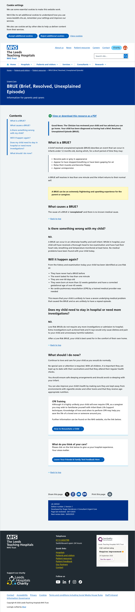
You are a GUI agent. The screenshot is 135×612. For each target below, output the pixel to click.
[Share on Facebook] (73, 494)
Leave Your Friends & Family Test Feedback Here (77, 459)
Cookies (43, 595)
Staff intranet (111, 595)
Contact (106, 47)
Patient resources (82, 47)
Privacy (33, 595)
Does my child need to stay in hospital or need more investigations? (24, 145)
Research (99, 64)
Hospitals (25, 64)
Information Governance (18, 598)
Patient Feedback (64, 561)
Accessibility (22, 595)
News (68, 47)
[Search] (126, 56)
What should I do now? (21, 153)
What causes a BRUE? (20, 125)
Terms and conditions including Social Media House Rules (76, 595)
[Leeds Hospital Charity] (22, 580)
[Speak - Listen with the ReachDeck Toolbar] (125, 48)
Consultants (82, 64)
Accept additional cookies (21, 36)
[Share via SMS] (84, 494)
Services (66, 64)
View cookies (76, 36)
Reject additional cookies (52, 36)
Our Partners (62, 564)
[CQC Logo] (105, 541)
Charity (116, 47)
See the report (105, 559)
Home (13, 64)
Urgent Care (11, 81)
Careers (96, 47)
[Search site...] (108, 56)
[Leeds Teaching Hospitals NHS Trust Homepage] (21, 52)
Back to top (55, 219)
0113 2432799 (62, 540)
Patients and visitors (46, 64)
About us (59, 47)
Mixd (24, 607)
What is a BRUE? (18, 121)
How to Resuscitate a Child (66, 429)
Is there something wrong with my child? (22, 131)
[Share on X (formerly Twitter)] (67, 494)
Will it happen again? (20, 138)
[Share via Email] (78, 494)
